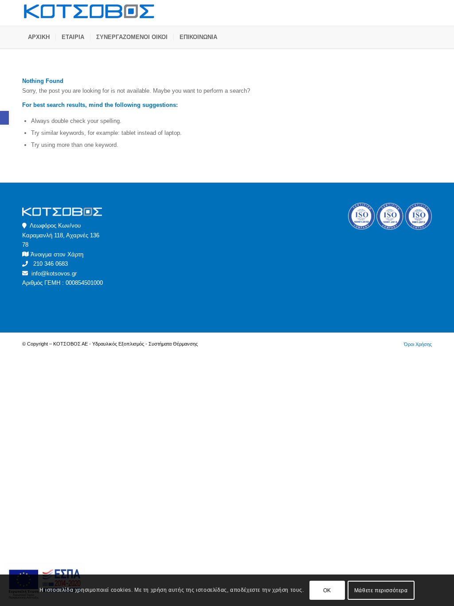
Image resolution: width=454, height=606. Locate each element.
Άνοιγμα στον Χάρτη (57, 254)
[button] (4, 118)
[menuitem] (38, 37)
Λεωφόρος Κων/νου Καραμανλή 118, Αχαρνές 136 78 (60, 235)
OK (327, 590)
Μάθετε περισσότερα (381, 590)
